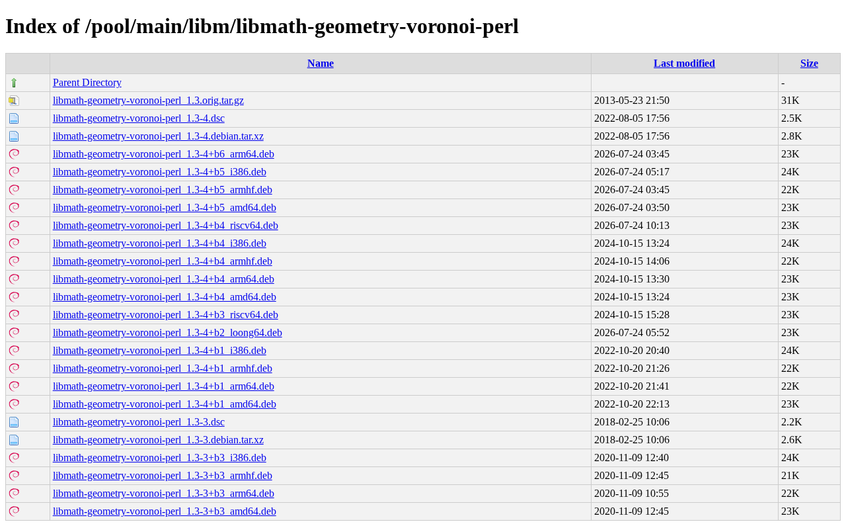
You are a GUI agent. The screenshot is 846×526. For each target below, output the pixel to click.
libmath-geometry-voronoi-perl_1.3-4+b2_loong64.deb (167, 332)
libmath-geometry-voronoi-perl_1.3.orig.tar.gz (148, 100)
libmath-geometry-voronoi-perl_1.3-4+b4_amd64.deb (164, 296)
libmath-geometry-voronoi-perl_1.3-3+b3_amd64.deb (164, 511)
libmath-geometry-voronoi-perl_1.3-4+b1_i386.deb (159, 350)
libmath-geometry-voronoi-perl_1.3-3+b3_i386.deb (159, 457)
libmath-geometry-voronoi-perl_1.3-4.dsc (139, 118)
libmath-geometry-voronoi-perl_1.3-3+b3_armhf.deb (162, 475)
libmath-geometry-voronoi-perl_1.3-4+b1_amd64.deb (164, 404)
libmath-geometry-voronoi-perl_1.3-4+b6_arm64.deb (163, 153)
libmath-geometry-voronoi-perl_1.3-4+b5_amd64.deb (164, 207)
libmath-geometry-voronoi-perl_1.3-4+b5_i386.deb (159, 171)
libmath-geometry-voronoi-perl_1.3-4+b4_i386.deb (159, 243)
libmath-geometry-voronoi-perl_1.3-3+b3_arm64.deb (163, 493)
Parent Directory (87, 82)
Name (320, 63)
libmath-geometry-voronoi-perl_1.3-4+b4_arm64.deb (163, 279)
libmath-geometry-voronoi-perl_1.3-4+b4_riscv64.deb (165, 225)
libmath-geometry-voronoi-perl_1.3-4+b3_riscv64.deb (165, 314)
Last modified (684, 63)
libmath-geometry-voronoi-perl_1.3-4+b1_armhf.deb (162, 368)
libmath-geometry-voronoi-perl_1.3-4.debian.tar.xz (158, 136)
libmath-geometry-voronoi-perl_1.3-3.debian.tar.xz (158, 439)
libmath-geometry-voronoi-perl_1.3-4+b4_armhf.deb (162, 261)
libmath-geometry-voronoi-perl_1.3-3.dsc (139, 421)
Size (809, 63)
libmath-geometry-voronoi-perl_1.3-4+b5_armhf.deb (162, 189)
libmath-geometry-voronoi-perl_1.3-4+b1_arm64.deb (163, 386)
